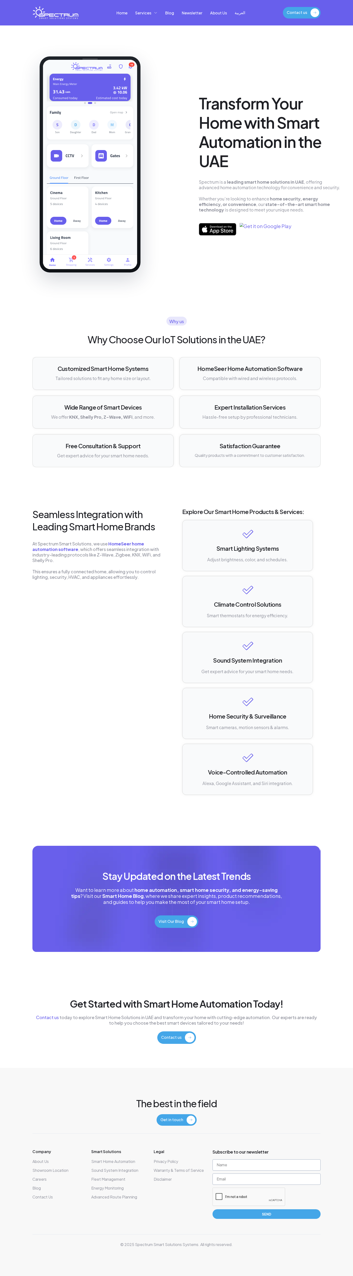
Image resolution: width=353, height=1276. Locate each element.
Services (143, 12)
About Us (218, 12)
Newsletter (192, 12)
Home (122, 12)
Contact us (47, 1017)
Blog (169, 12)
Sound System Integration (247, 660)
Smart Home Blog (123, 896)
